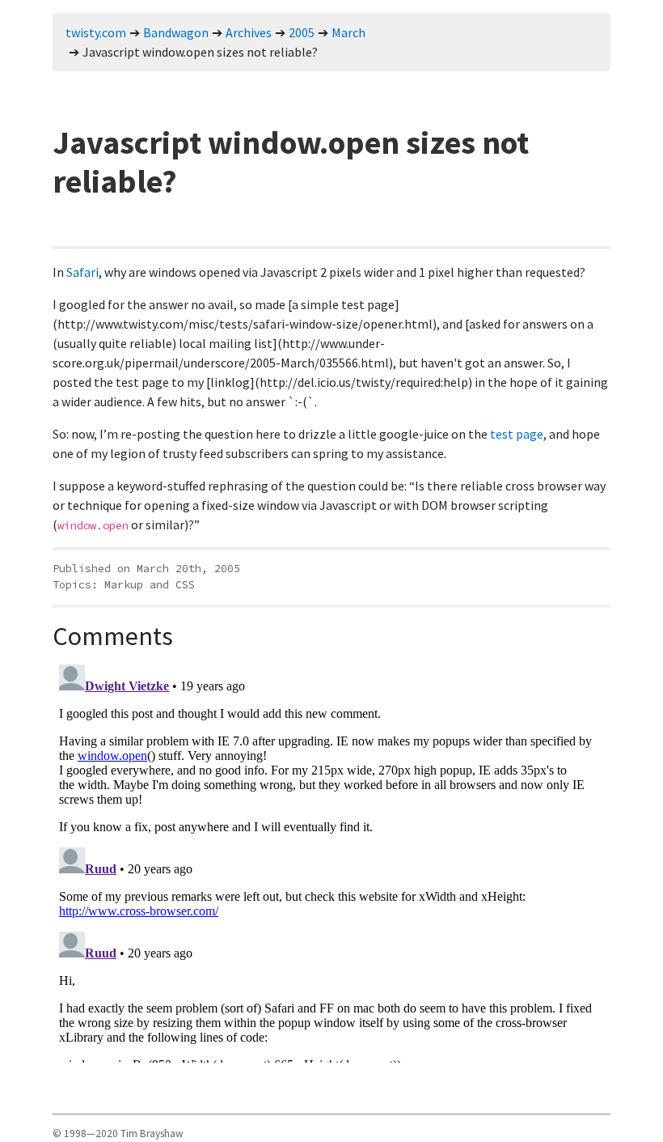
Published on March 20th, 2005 (146, 568)
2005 (302, 32)
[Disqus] (331, 860)
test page (516, 434)
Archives (249, 32)
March (348, 32)
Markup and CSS (149, 585)
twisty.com (95, 32)
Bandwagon (176, 32)
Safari (82, 272)
